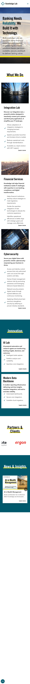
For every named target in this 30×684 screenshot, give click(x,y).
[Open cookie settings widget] (3, 681)
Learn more (22, 501)
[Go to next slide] (26, 489)
